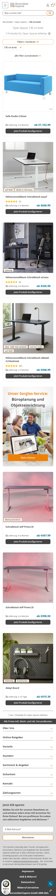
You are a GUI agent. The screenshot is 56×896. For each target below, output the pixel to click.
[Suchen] (49, 13)
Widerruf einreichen (28, 887)
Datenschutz (28, 882)
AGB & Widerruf (28, 876)
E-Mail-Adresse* (13, 829)
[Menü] (5, 5)
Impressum (28, 871)
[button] (28, 13)
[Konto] (47, 5)
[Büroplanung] (50, 890)
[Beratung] (50, 883)
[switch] (6, 892)
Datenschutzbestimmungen (25, 861)
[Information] (49, 33)
